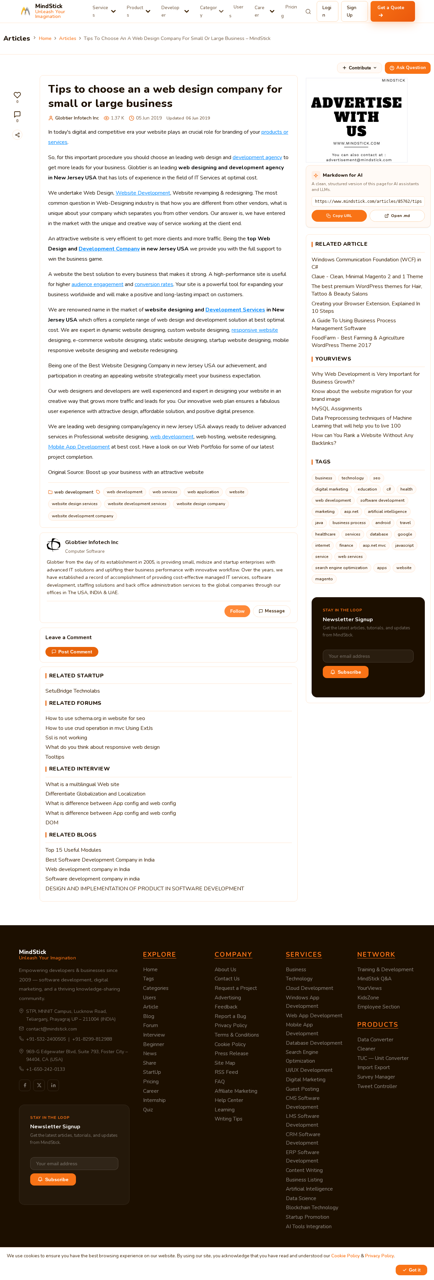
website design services (75, 503)
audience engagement (97, 284)
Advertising (228, 997)
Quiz (148, 1109)
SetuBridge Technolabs (72, 691)
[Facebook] (25, 1085)
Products (135, 11)
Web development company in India (87, 869)
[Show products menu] (148, 11)
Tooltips (54, 757)
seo (376, 478)
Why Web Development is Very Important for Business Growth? (366, 377)
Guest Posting (302, 1089)
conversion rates (154, 284)
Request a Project (236, 988)
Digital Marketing (306, 1079)
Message (275, 611)
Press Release (232, 1053)
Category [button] (208, 11)
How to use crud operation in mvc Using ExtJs (99, 728)
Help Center (229, 1100)
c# (389, 489)
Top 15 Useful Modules (73, 850)
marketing (325, 511)
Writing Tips (228, 1118)
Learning (225, 1109)
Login (326, 11)
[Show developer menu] (186, 11)
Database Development (314, 1043)
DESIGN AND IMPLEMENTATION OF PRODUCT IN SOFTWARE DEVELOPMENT (144, 888)
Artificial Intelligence (309, 1189)
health (406, 489)
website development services (137, 503)
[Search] (308, 11)
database (379, 534)
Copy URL (342, 215)
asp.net (351, 511)
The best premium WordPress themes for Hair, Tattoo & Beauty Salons (367, 290)
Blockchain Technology (312, 1207)
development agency (257, 157)
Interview (154, 1035)
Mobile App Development (79, 447)
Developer (170, 11)
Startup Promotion (307, 1217)
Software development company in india (92, 879)
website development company (82, 516)
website (236, 492)
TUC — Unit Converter (383, 1058)
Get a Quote (390, 7)
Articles (67, 38)
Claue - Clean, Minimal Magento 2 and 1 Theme (367, 276)
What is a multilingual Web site (82, 784)
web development (172, 436)
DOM (51, 822)
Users (236, 11)
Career (259, 11)
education (367, 489)
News (150, 1053)
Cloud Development (309, 988)
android (383, 522)
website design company (201, 503)
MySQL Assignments (337, 408)
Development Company (109, 249)
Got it (414, 1270)
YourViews (369, 988)
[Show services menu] (113, 11)
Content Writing (304, 1170)
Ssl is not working (66, 737)
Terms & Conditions (237, 1035)
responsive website (255, 330)
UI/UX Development (309, 1070)
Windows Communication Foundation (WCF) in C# (366, 263)
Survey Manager (376, 1076)
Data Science (301, 1198)
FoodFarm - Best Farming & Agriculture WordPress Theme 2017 (358, 341)
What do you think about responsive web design (102, 747)
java (319, 522)
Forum (150, 1025)
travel (405, 522)
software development (382, 500)
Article (150, 1006)
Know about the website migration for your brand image (362, 395)
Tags (148, 978)
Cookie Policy (230, 1044)
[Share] (17, 135)
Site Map (225, 1063)
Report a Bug (230, 1016)
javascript (404, 545)
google (405, 534)
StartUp (152, 1072)
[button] (17, 98)
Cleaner (366, 1048)
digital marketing (331, 489)
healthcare (325, 534)
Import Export (373, 1067)
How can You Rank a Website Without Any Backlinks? (362, 439)
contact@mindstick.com (51, 1029)
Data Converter (375, 1039)
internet (322, 545)
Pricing (289, 11)
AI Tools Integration (309, 1226)
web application (203, 492)
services (352, 534)
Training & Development (385, 969)
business (323, 478)
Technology (299, 978)
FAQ (220, 1081)
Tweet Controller (377, 1086)
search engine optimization (341, 567)
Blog (148, 1016)
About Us (225, 969)
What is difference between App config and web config (110, 803)
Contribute (360, 67)
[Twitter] (39, 1085)
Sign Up (351, 11)
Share (149, 1063)
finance (346, 545)
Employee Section (378, 1006)
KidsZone (368, 997)
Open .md (400, 215)
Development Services (235, 309)
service (322, 556)
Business (296, 969)
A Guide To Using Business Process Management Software (354, 324)
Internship (154, 1100)
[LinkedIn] (53, 1085)
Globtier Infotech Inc (77, 118)
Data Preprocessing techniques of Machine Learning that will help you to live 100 (362, 421)
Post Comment (75, 651)
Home (45, 38)
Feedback (226, 1006)
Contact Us (227, 978)
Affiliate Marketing (236, 1091)
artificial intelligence (387, 511)
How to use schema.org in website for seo (95, 718)
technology (353, 478)
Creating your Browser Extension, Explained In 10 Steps (366, 307)
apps (382, 567)
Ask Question (411, 68)
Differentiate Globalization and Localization (95, 794)
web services (165, 492)
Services (100, 11)
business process (349, 522)
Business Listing (304, 1179)
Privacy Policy (231, 1025)
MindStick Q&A (374, 978)
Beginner (153, 1044)
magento (324, 579)
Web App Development (314, 1015)
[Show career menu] (272, 11)
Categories (156, 988)
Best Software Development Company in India (100, 860)
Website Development (143, 193)
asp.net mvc (374, 545)
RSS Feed (226, 1072)
